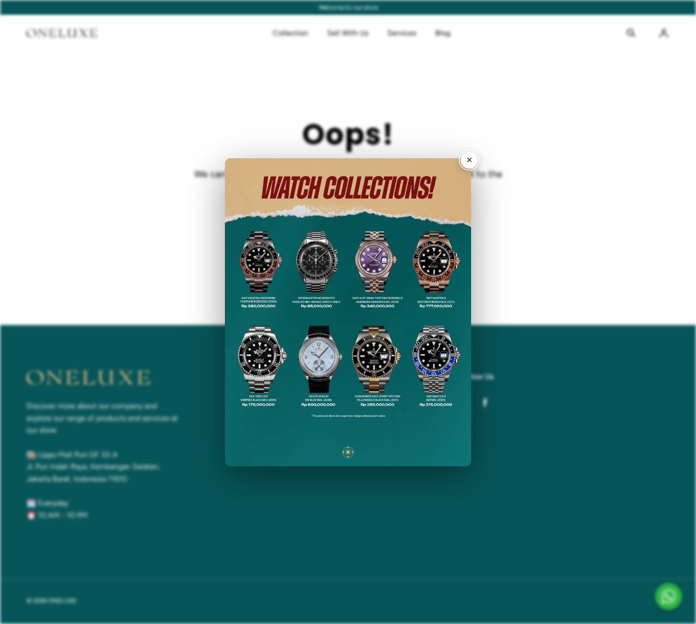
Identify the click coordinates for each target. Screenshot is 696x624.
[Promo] (348, 312)
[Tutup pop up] (469, 160)
